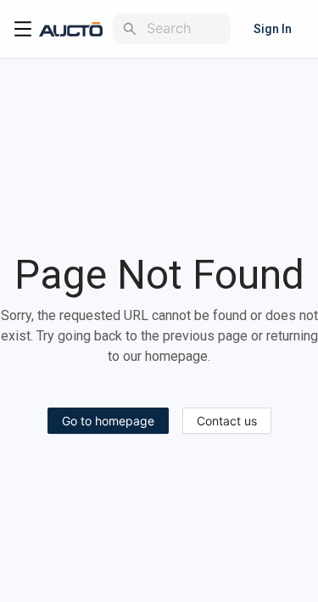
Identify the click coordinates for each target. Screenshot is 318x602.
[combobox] (185, 28)
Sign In (273, 29)
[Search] (130, 29)
